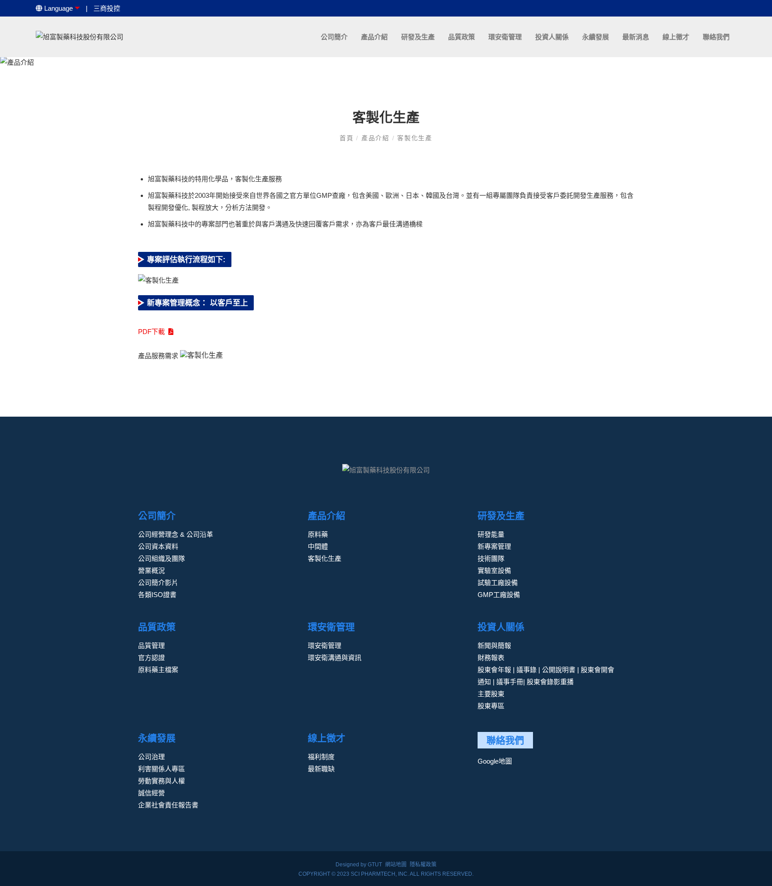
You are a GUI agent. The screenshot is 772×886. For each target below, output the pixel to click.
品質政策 (461, 37)
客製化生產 (414, 138)
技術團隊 (491, 558)
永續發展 (595, 37)
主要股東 (491, 694)
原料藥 (318, 534)
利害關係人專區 (161, 769)
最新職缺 (321, 769)
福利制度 (321, 757)
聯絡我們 (716, 37)
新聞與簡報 (494, 645)
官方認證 (151, 657)
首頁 (348, 138)
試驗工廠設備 (498, 582)
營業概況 (151, 570)
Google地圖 (495, 761)
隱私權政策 (423, 864)
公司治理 (151, 757)
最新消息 (635, 37)
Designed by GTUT (359, 864)
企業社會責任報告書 (168, 805)
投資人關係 (552, 37)
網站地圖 (396, 864)
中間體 (318, 546)
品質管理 (151, 645)
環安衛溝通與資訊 (334, 657)
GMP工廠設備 (499, 594)
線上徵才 (676, 37)
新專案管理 (494, 546)
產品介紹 (374, 37)
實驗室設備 (494, 570)
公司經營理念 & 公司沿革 (175, 534)
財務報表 (491, 657)
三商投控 (106, 8)
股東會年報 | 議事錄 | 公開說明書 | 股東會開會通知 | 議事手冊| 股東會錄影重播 (546, 675)
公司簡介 (334, 37)
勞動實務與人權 (161, 781)
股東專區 (491, 706)
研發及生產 (418, 37)
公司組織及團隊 (161, 558)
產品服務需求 (158, 355)
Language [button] (57, 8)
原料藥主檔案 (158, 669)
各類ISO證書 (157, 594)
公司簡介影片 (158, 582)
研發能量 (491, 534)
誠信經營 (151, 793)
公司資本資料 (158, 546)
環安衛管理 (505, 37)
